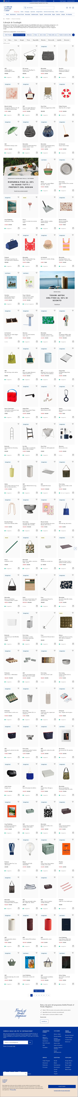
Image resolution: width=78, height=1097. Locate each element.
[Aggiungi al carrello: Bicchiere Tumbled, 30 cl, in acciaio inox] (36, 719)
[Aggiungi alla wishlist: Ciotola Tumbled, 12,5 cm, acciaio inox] (73, 650)
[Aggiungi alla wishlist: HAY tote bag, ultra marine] (73, 499)
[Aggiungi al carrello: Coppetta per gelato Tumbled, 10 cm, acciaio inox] (36, 757)
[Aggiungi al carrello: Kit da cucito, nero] (73, 454)
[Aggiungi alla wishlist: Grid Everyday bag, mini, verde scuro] (18, 953)
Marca (10, 40)
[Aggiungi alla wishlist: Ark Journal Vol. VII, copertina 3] (73, 726)
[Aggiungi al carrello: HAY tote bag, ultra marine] (73, 530)
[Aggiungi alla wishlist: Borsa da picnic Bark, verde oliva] (73, 462)
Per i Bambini (69, 14)
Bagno (53, 14)
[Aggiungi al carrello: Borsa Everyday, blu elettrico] (36, 794)
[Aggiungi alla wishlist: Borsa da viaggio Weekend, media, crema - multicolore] (36, 84)
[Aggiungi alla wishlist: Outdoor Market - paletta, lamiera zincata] (55, 197)
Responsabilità (57, 1036)
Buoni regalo (68, 1065)
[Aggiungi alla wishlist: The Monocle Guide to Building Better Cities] (18, 273)
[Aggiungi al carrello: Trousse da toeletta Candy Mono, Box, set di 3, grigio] (36, 681)
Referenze (67, 1041)
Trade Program (68, 1037)
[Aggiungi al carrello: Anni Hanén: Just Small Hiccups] (73, 983)
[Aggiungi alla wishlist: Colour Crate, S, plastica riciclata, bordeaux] (55, 877)
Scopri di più (43, 1017)
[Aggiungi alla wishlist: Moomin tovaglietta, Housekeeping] (73, 197)
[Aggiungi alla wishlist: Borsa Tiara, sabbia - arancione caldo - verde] (36, 537)
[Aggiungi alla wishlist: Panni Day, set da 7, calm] (55, 650)
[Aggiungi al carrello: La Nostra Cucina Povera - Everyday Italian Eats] (18, 832)
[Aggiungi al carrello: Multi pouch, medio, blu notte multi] (55, 757)
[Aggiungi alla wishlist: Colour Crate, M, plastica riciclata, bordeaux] (73, 802)
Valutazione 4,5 (42, 1)
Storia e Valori (57, 1034)
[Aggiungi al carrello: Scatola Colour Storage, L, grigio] (55, 794)
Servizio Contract (69, 1035)
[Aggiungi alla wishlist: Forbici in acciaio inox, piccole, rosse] (36, 197)
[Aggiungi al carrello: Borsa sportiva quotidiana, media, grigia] (55, 983)
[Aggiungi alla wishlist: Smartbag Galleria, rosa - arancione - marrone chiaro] (73, 235)
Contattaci (45, 1047)
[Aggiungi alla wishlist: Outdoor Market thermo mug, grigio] (36, 462)
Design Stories (39, 11)
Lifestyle (63, 14)
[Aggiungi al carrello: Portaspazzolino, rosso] (55, 946)
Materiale (43, 40)
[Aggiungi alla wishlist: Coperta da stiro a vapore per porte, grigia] (55, 688)
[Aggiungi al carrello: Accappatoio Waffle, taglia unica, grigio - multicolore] (73, 341)
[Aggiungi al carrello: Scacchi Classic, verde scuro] (18, 719)
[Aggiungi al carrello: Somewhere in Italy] (18, 228)
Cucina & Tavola (20, 14)
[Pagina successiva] (49, 995)
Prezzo (28, 40)
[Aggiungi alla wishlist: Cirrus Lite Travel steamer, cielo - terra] (36, 310)
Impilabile (59, 40)
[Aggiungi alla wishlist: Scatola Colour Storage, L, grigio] (55, 764)
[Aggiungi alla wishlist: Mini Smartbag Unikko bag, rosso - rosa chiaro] (36, 235)
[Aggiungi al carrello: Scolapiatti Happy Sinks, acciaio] (73, 379)
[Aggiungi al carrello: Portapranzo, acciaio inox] (55, 568)
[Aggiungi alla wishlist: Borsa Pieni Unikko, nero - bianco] (55, 802)
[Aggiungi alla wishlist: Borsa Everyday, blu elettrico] (36, 764)
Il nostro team (68, 1039)
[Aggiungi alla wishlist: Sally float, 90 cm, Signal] (73, 84)
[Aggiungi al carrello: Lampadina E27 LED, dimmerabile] (36, 870)
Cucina (55, 1069)
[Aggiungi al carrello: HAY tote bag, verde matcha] (18, 379)
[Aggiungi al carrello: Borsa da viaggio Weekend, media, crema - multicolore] (36, 114)
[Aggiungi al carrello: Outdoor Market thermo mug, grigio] (36, 492)
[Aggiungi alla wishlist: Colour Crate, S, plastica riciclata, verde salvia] (36, 802)
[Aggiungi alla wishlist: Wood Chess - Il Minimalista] (18, 650)
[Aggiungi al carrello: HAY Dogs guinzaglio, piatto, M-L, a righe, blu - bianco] (36, 908)
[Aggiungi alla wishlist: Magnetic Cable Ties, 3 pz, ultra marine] (18, 839)
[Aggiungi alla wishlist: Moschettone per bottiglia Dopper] (73, 386)
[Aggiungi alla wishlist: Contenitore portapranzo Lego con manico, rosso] (18, 386)
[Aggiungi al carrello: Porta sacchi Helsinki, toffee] (18, 530)
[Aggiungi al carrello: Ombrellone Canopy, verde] (18, 152)
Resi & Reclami (46, 1043)
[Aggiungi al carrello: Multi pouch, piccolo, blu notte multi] (18, 757)
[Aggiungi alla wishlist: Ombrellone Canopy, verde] (18, 121)
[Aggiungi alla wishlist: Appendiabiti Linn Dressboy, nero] (18, 424)
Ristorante (45, 1065)
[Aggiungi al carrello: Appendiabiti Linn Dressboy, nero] (18, 454)
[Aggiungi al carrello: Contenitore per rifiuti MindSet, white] (18, 643)
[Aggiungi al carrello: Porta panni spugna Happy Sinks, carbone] (36, 417)
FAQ (44, 1045)
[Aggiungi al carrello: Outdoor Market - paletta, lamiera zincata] (55, 228)
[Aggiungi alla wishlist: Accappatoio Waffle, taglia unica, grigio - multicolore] (73, 310)
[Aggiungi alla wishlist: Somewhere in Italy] (18, 197)
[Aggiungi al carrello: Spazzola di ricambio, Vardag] (55, 265)
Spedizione (45, 1041)
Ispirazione (33, 11)
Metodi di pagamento (45, 1038)
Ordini (44, 1035)
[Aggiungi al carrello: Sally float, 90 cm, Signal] (73, 114)
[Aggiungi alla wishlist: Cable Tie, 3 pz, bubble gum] (73, 877)
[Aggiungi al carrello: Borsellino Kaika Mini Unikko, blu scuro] (73, 605)
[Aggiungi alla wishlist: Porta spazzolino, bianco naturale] (18, 915)
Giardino (58, 14)
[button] (67, 8)
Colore (15, 40)
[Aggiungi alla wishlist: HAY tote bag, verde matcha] (18, 348)
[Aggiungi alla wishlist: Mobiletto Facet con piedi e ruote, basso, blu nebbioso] (55, 348)
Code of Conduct (58, 1045)
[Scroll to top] (75, 548)
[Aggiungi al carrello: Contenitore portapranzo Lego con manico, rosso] (18, 417)
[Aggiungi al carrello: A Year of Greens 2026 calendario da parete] (36, 303)
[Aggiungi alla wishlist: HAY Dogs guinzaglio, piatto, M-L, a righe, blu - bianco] (36, 877)
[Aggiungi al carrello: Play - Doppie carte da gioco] (73, 719)
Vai (30, 1042)
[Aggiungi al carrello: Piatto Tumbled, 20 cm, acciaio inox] (73, 190)
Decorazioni (27, 14)
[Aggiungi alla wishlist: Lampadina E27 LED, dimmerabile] (36, 839)
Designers (62, 11)
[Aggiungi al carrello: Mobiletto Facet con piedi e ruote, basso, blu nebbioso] (55, 379)
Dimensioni (66, 40)
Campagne (27, 11)
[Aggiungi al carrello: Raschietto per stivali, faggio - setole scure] (18, 341)
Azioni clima (57, 1043)
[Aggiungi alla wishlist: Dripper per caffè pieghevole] (55, 424)
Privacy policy (13, 1089)
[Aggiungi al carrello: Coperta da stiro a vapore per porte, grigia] (55, 719)
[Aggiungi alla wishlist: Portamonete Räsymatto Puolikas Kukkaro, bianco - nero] (55, 46)
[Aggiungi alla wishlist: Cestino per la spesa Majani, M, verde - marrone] (55, 159)
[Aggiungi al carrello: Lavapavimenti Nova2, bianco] (55, 643)
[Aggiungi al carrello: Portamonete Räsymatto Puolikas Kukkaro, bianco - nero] (55, 77)
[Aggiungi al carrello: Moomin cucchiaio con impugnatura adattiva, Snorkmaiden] (73, 77)
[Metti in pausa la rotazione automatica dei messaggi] (53, 1)
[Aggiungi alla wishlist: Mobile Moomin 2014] (55, 386)
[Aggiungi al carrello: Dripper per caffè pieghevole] (55, 454)
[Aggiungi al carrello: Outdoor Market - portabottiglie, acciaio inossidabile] (18, 77)
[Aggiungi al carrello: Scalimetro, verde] (18, 568)
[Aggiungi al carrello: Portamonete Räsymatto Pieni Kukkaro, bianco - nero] (36, 152)
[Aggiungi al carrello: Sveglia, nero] (18, 794)
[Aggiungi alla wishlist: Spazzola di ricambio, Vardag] (55, 235)
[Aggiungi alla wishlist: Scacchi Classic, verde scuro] (18, 688)
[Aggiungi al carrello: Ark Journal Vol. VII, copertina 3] (73, 757)
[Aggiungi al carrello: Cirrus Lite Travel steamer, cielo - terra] (36, 341)
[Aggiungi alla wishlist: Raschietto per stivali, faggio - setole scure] (18, 310)
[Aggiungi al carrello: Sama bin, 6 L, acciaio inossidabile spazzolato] (36, 643)
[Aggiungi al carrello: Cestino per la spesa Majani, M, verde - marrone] (55, 190)
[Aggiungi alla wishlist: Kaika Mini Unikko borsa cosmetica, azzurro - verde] (55, 310)
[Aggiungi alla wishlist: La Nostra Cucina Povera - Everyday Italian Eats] (18, 802)
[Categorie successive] (73, 35)
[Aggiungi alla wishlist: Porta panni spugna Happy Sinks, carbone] (36, 386)
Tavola (55, 1071)
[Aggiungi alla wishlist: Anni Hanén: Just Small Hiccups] (73, 953)
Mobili (7, 14)
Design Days (16, 11)
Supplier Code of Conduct (58, 1048)
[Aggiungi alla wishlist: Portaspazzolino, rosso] (55, 915)
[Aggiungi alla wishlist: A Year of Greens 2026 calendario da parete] (36, 273)
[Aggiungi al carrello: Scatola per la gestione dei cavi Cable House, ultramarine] (18, 265)
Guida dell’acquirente (57, 1051)
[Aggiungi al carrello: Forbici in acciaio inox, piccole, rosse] (36, 228)
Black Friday (68, 1069)
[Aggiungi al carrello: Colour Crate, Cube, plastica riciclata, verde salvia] (55, 870)
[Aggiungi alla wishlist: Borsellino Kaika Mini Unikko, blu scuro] (73, 575)
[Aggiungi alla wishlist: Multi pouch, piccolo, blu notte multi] (18, 726)
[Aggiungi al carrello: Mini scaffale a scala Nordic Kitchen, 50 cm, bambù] (36, 454)
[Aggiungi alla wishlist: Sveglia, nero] (18, 764)
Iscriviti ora (44, 1021)
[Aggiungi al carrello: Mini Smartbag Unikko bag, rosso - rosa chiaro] (36, 265)
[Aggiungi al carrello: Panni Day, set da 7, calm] (55, 681)
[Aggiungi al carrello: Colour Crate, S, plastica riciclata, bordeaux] (55, 908)
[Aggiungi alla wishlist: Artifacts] (73, 839)
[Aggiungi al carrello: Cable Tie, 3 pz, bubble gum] (73, 908)
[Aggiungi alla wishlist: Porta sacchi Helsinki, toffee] (18, 499)
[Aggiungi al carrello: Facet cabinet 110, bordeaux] (36, 946)
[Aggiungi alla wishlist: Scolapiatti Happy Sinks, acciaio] (73, 348)
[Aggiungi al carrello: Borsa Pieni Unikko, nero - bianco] (55, 832)
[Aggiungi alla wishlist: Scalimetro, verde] (18, 537)
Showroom (45, 1063)
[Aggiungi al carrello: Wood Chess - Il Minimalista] (18, 681)
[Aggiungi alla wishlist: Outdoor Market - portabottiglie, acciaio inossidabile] (18, 46)
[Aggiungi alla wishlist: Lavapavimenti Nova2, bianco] (55, 613)
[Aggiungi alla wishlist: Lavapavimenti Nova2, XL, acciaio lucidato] (55, 575)
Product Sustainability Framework (57, 1040)
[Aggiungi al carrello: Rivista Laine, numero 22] (36, 983)
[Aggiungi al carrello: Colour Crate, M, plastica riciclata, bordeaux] (73, 832)
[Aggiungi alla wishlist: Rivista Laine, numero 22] (36, 953)
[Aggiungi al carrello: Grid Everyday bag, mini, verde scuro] (18, 983)
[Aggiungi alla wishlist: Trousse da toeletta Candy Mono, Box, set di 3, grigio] (36, 650)
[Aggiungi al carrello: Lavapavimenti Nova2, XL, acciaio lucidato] (55, 605)
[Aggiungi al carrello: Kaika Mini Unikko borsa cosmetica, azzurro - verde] (55, 341)
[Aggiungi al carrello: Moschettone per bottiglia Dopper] (73, 417)
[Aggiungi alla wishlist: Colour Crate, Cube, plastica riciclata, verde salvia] (55, 839)
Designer (22, 40)
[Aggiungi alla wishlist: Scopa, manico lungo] (73, 121)
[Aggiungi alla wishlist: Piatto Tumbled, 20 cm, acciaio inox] (73, 159)
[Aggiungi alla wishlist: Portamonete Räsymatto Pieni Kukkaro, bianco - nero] (36, 121)
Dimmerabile (51, 40)
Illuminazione (13, 14)
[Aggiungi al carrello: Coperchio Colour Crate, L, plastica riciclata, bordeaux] (73, 568)
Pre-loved (45, 1067)
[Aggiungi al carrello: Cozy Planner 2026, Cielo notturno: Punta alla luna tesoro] (73, 946)
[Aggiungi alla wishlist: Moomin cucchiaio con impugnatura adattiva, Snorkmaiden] (73, 46)
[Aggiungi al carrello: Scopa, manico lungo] (73, 152)
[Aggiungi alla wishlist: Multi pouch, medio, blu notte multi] (55, 726)
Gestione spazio (34, 14)
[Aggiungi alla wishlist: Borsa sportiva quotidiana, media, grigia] (55, 953)
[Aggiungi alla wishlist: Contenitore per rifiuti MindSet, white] (18, 613)
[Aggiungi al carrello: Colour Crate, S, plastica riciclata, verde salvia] (36, 832)
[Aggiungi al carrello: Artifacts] (73, 870)
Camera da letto (47, 14)
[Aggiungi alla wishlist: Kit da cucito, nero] (73, 424)
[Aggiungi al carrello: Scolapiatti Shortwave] (55, 492)
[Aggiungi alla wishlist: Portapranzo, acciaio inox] (55, 537)
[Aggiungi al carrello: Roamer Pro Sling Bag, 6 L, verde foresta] (36, 77)
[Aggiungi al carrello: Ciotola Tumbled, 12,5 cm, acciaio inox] (73, 681)
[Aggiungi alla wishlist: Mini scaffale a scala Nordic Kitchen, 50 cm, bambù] (36, 424)
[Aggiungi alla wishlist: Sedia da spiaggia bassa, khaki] (55, 84)
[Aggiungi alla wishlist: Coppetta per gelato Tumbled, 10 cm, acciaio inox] (36, 726)
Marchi (57, 11)
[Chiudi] (25, 1073)
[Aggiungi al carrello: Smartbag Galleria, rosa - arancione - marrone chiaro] (73, 265)
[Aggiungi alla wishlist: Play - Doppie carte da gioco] (73, 688)
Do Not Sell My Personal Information (62, 1090)
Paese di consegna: (8, 1046)
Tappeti (41, 14)
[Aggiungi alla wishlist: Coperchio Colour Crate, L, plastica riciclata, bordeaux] (73, 537)
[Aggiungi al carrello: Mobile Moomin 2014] (55, 417)
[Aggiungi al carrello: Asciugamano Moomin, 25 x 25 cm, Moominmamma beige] (18, 114)
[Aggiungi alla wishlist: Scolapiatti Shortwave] (55, 462)
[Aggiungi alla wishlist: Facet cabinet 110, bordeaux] (36, 915)
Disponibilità (36, 40)
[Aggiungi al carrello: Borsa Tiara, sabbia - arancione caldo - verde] (36, 568)
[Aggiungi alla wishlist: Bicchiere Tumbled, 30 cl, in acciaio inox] (36, 688)
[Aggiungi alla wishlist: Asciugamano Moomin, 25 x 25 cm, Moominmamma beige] (18, 84)
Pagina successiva (39, 991)
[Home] (3, 18)
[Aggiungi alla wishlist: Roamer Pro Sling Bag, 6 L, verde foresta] (36, 46)
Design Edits (68, 1063)
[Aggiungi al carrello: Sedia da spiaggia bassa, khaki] (55, 114)
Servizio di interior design (49, 11)
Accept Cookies (62, 1086)
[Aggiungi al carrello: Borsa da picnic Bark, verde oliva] (73, 492)
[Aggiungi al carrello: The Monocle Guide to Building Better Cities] (18, 303)
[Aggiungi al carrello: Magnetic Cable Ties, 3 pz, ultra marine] (18, 870)
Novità (22, 11)
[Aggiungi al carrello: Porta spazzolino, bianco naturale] (18, 946)
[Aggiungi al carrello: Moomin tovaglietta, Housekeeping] (73, 228)
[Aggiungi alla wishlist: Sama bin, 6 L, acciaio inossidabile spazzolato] (36, 613)
